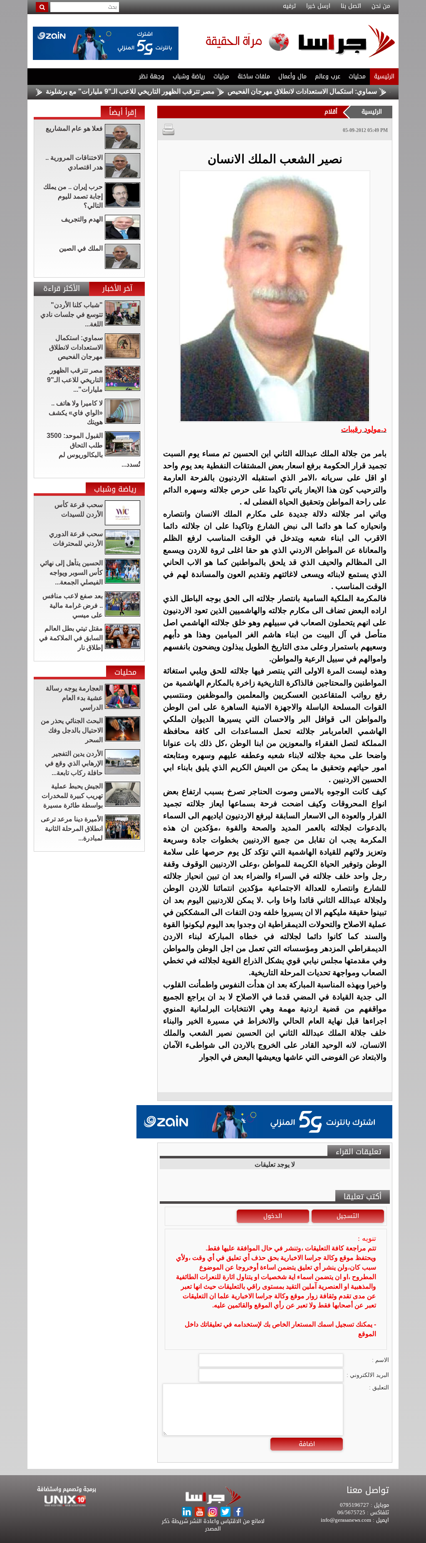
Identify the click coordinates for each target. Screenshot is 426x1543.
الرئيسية (384, 76)
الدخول (272, 1216)
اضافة (307, 1444)
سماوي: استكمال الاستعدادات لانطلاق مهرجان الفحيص (336, 91)
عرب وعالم (327, 76)
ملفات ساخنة (254, 76)
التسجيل (348, 1216)
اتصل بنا (351, 6)
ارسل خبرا (318, 6)
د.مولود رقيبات (363, 429)
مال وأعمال (292, 76)
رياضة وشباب (189, 76)
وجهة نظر (151, 76)
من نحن (381, 6)
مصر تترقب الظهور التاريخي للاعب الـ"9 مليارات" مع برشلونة (163, 91)
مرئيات (221, 76)
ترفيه (289, 6)
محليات (357, 76)
